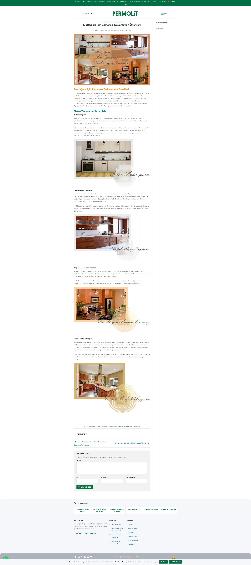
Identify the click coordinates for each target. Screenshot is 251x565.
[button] (165, 13)
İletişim (164, 1)
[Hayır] (248, 562)
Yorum (79, 460)
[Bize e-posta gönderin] (85, 557)
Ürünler (77, 1)
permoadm (96, 30)
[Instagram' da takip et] (85, 14)
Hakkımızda (156, 1)
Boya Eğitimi (145, 1)
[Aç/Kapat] (176, 29)
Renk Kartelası (87, 1)
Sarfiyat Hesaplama (112, 1)
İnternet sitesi (130, 477)
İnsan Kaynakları (116, 524)
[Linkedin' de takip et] (91, 14)
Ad (78, 477)
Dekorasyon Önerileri (108, 22)
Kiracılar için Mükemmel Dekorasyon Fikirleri (131, 443)
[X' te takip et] (88, 14)
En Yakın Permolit (135, 1)
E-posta (104, 477)
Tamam (163, 562)
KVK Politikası (175, 562)
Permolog (123, 1)
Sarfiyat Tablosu (99, 1)
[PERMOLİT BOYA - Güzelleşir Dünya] (125, 13)
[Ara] (126, 4)
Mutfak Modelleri (124, 426)
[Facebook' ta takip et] (83, 14)
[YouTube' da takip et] (93, 14)
